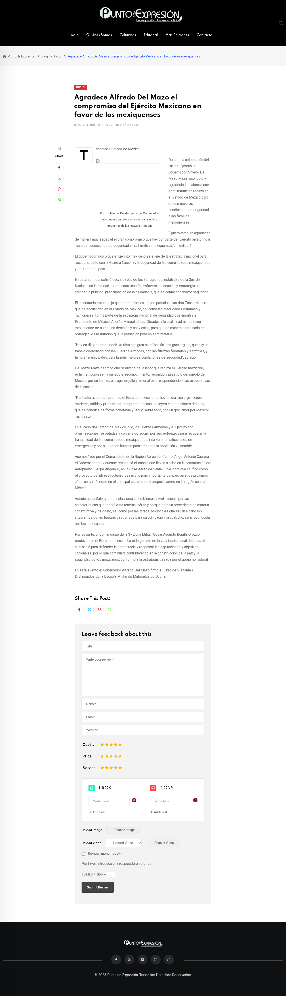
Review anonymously (104, 854)
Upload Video (91, 843)
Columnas (128, 35)
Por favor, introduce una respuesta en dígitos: (117, 863)
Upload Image (92, 830)
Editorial (151, 35)
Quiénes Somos (99, 35)
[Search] (281, 23)
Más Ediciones (177, 35)
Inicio (74, 35)
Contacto (204, 35)
